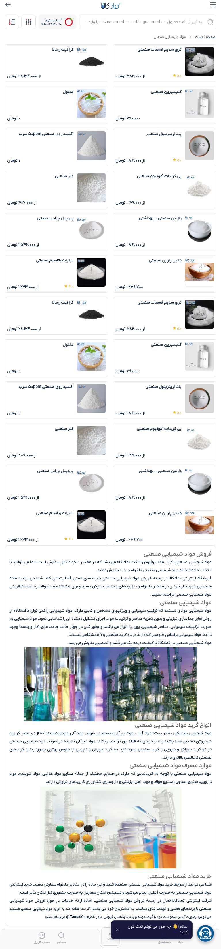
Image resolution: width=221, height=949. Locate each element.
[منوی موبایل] (212, 4)
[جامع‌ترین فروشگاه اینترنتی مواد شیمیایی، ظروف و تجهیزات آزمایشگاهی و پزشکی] (110, 6)
